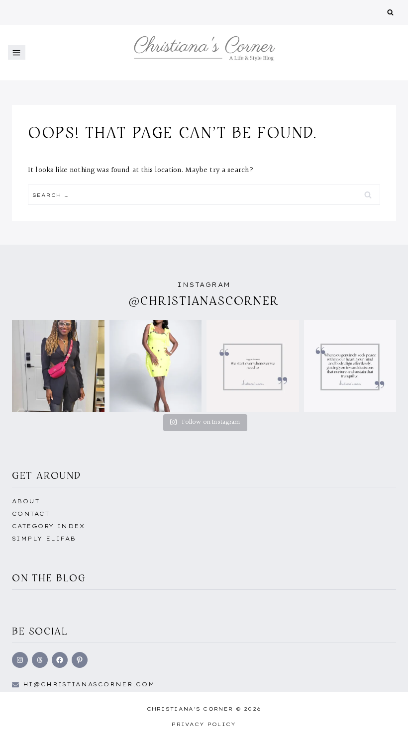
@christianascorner (204, 300)
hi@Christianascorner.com (89, 684)
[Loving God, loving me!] (58, 366)
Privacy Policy (204, 724)
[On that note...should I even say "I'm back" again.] (252, 366)
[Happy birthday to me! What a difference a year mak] (155, 366)
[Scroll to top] (384, 719)
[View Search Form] (390, 12)
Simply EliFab (44, 538)
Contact (30, 513)
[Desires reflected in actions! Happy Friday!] (350, 366)
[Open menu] (16, 52)
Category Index (48, 526)
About (25, 501)
